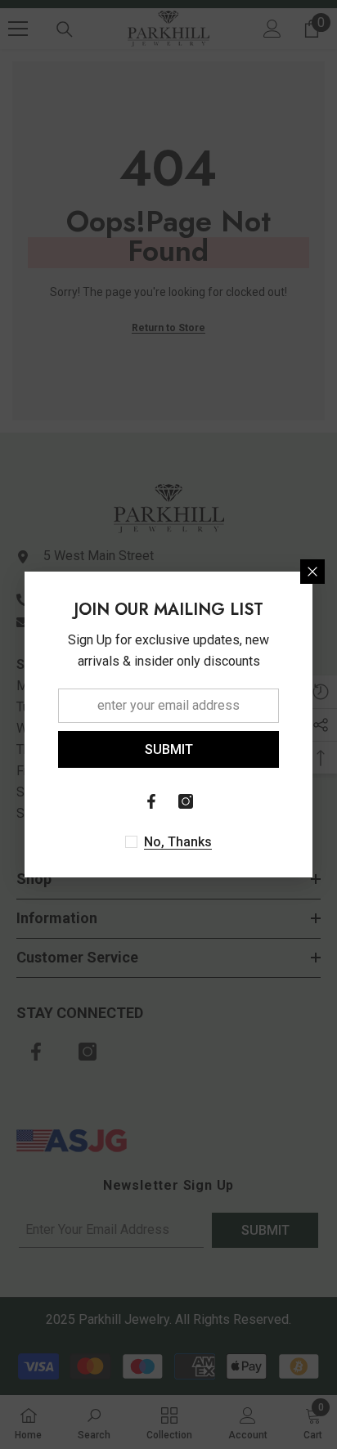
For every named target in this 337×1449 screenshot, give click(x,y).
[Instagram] (185, 801)
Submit (169, 749)
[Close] (312, 571)
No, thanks (178, 842)
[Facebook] (151, 801)
